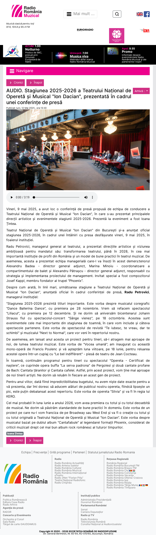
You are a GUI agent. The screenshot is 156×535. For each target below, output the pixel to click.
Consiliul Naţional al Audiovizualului (101, 524)
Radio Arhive (10, 504)
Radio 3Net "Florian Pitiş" (69, 477)
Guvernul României (91, 502)
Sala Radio (9, 521)
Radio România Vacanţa (120, 475)
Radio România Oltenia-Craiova (125, 477)
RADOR (7, 511)
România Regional (117, 463)
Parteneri (79, 452)
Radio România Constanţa (121, 472)
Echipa (26, 452)
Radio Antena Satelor (67, 465)
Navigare (24, 70)
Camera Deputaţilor (92, 511)
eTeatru (59, 475)
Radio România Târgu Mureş (123, 485)
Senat (84, 509)
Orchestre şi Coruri (13, 519)
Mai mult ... (84, 13)
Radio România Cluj (118, 470)
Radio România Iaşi (117, 480)
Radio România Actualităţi (69, 463)
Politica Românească (15, 499)
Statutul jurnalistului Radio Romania (111, 452)
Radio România (89, 519)
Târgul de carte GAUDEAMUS (19, 524)
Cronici (18, 82)
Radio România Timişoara (121, 487)
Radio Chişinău (63, 482)
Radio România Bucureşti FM (123, 465)
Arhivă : (140, 91)
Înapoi (37, 82)
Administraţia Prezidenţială (96, 499)
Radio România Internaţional (71, 472)
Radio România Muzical (68, 470)
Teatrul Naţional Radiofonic (70, 480)
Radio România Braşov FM (121, 467)
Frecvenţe (40, 452)
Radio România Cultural (68, 467)
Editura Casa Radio (13, 502)
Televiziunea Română (93, 521)
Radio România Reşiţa (119, 482)
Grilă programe (60, 452)
